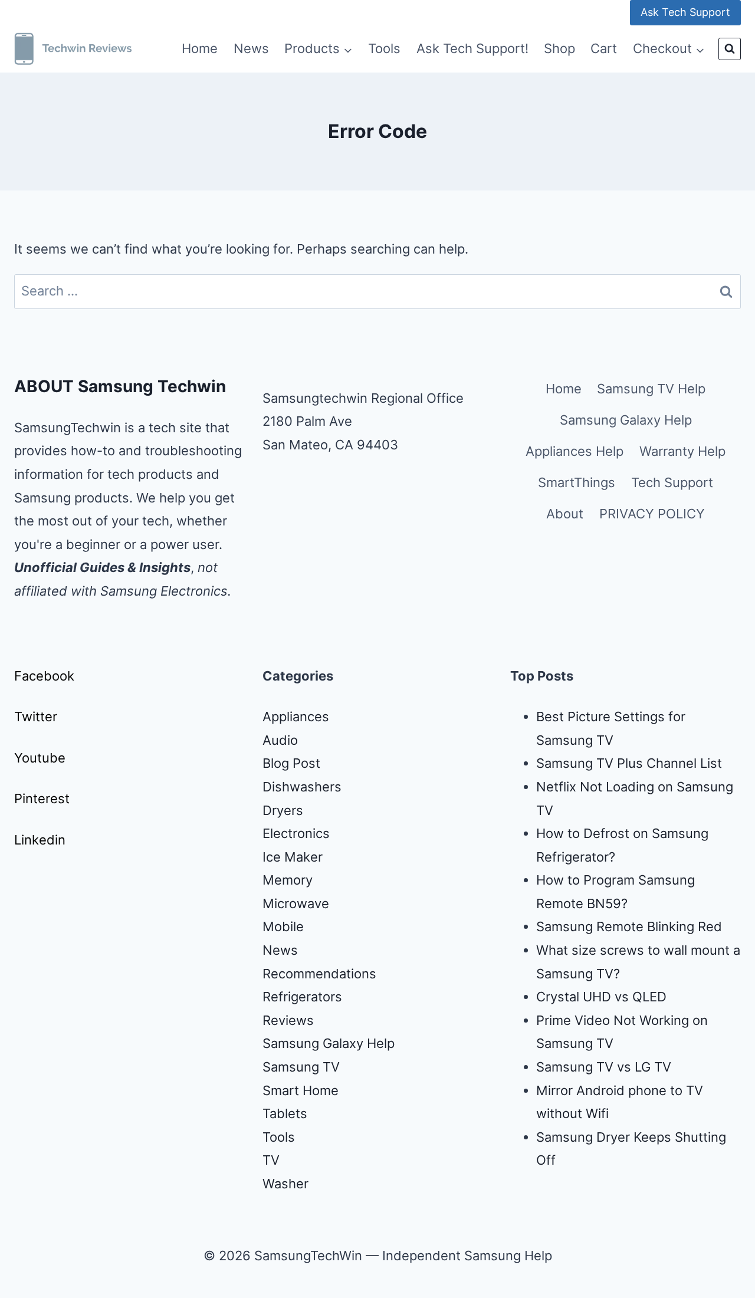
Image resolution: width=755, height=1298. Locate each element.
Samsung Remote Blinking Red (629, 926)
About (564, 513)
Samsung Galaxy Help (626, 420)
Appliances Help (574, 451)
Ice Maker (292, 857)
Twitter (35, 716)
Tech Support (672, 482)
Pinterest (42, 798)
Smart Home (300, 1090)
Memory (287, 880)
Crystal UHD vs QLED (601, 996)
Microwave (295, 903)
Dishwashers (302, 786)
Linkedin (39, 839)
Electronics (296, 833)
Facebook (44, 675)
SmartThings (576, 482)
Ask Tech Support (685, 12)
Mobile (283, 926)
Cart (603, 48)
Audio (280, 740)
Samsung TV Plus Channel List (629, 763)
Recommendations (319, 973)
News (251, 48)
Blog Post (291, 763)
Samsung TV (301, 1066)
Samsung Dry (577, 1137)
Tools (384, 48)
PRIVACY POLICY (652, 513)
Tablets (284, 1113)
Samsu (556, 1066)
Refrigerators (302, 996)
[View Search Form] (729, 49)
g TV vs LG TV (628, 1066)
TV (271, 1160)
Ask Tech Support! (472, 48)
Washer (285, 1183)
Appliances (295, 716)
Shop (559, 48)
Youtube (39, 757)
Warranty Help (682, 451)
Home (200, 48)
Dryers (282, 810)
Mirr (548, 1090)
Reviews (288, 1020)
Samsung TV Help (651, 388)
